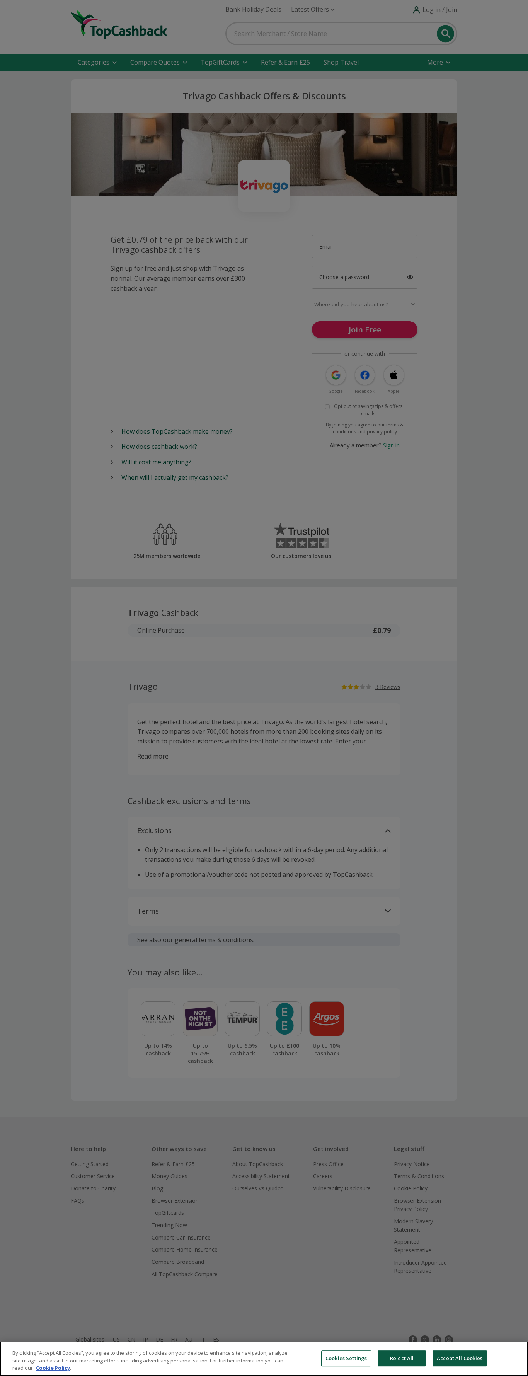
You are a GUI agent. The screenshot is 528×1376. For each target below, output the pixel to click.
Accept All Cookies (459, 1358)
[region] (264, 1359)
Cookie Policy (53, 1367)
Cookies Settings (346, 1358)
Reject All (402, 1358)
